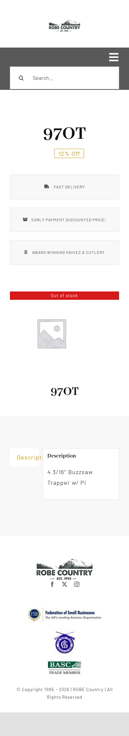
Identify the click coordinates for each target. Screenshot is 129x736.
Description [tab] (27, 457)
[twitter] (64, 584)
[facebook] (52, 584)
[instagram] (77, 584)
